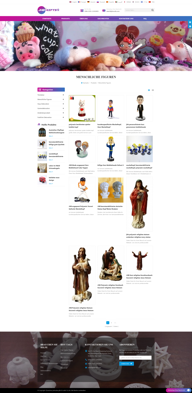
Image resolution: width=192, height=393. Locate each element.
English (74, 2)
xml (41, 374)
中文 (153, 2)
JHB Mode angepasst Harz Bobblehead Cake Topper (78, 166)
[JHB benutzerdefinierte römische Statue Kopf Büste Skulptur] (111, 190)
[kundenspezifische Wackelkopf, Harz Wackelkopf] (111, 108)
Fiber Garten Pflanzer (66, 350)
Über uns (84, 18)
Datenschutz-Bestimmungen (49, 363)
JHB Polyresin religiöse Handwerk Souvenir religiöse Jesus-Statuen (110, 286)
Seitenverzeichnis (45, 371)
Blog (41, 367)
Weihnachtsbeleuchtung (67, 353)
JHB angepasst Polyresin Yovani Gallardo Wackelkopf (81, 207)
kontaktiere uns (126, 18)
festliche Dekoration (45, 117)
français (83, 2)
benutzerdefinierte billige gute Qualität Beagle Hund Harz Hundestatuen (56, 143)
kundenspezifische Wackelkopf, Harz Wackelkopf (109, 125)
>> (115, 323)
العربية (120, 2)
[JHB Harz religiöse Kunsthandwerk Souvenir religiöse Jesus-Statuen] (139, 259)
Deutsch (92, 2)
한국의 (137, 2)
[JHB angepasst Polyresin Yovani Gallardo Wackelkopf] (82, 190)
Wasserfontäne (65, 357)
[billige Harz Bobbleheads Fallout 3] (111, 149)
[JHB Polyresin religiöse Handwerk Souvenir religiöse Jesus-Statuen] (111, 264)
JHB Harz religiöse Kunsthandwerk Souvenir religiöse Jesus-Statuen (139, 276)
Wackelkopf (63, 368)
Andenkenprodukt (44, 113)
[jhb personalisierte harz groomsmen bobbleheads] (139, 108)
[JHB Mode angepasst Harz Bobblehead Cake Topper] (82, 149)
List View (152, 90)
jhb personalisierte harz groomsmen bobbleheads (136, 125)
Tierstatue (41, 95)
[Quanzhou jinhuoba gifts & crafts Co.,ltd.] (48, 10)
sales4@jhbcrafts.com (113, 11)
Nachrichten (103, 18)
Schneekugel (64, 364)
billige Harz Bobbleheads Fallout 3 (111, 165)
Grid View (149, 90)
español (111, 2)
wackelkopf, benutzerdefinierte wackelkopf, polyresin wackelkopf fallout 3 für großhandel (56, 155)
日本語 (129, 2)
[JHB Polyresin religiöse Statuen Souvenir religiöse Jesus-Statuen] (82, 275)
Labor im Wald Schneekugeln (54, 167)
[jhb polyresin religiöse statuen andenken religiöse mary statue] (139, 204)
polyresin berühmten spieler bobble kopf (79, 125)
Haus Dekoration (43, 104)
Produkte (65, 18)
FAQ (144, 18)
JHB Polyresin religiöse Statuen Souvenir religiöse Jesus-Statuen (81, 309)
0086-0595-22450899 (91, 11)
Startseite (46, 18)
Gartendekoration (44, 108)
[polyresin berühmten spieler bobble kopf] (82, 108)
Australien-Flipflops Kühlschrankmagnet (56, 131)
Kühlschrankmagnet (66, 361)
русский (102, 2)
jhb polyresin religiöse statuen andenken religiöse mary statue (138, 235)
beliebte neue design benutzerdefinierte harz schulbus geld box (56, 178)
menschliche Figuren (45, 99)
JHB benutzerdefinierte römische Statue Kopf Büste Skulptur (110, 207)
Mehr (50, 136)
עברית (145, 2)
